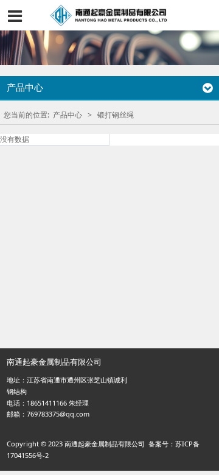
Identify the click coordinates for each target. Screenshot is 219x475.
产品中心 (67, 115)
